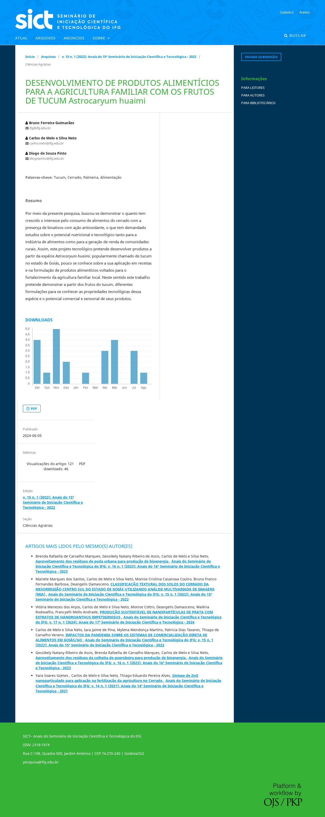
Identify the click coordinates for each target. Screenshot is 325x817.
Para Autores (253, 95)
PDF (33, 408)
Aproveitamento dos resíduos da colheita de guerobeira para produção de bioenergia (111, 657)
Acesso (304, 12)
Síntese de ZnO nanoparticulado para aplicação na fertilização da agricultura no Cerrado (117, 678)
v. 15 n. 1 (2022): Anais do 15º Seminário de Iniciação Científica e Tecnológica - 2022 (129, 56)
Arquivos (46, 38)
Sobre (100, 38)
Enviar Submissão (261, 57)
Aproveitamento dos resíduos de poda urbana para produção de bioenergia (102, 561)
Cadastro (287, 12)
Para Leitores (253, 87)
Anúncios (74, 38)
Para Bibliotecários (258, 103)
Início (30, 56)
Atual (21, 38)
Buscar (297, 35)
